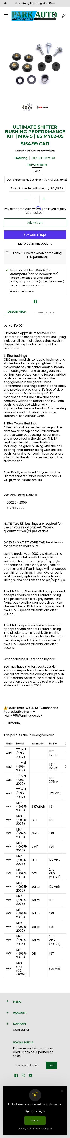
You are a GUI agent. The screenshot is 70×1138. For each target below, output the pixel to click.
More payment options (35, 244)
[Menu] (6, 16)
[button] (63, 16)
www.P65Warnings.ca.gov (23, 715)
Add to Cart (35, 222)
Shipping (20, 150)
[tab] (17, 312)
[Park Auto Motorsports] (34, 16)
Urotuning (21, 158)
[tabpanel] (35, 648)
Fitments (13, 723)
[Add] (44, 199)
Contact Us (21, 1030)
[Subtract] (26, 199)
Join (51, 1065)
